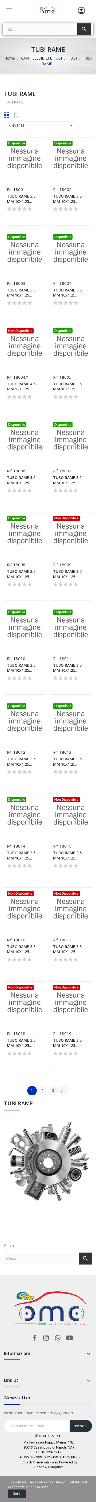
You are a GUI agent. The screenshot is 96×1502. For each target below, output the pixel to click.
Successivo (61, 1090)
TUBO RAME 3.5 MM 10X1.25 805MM (21, 480)
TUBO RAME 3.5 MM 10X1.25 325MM (67, 199)
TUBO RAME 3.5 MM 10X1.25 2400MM (67, 855)
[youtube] (69, 1338)
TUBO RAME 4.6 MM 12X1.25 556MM (21, 386)
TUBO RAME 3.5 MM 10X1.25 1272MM (21, 668)
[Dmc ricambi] (48, 1175)
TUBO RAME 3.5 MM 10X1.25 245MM (21, 199)
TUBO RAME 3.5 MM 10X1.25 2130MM (21, 855)
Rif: (9, 189)
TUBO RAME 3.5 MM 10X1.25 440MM (21, 292)
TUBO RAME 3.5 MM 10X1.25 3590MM (67, 1043)
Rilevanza (41, 125)
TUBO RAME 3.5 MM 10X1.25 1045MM (21, 574)
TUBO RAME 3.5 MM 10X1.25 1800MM (67, 761)
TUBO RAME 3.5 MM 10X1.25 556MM (67, 292)
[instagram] (46, 1338)
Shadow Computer (48, 1467)
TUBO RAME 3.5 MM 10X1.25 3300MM (21, 1043)
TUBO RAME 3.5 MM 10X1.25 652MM (67, 386)
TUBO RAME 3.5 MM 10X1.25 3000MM (67, 949)
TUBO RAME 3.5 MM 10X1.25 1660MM (21, 761)
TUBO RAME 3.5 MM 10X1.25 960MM (67, 480)
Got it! (17, 1493)
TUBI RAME (18, 1104)
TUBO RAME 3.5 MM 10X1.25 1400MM (67, 668)
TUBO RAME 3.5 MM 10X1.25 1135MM (67, 574)
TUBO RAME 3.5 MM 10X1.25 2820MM (21, 949)
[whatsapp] (58, 1338)
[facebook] (34, 1338)
